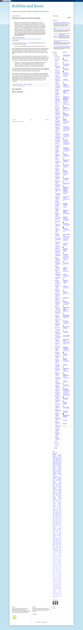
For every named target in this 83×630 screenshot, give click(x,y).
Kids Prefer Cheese (66, 183)
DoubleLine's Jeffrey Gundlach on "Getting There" (57, 438)
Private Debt (55, 463)
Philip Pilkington (55, 514)
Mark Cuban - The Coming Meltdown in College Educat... (58, 210)
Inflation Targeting (57, 496)
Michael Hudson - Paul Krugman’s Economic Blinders (58, 295)
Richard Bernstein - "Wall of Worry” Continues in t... (58, 275)
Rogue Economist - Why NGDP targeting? (58, 393)
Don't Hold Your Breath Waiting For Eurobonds (57, 140)
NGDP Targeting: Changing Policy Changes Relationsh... (58, 263)
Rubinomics (54, 590)
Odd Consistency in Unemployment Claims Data (58, 329)
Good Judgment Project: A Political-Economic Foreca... (57, 349)
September (57, 59)
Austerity (20, 85)
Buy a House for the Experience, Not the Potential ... (58, 182)
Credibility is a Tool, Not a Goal (58, 249)
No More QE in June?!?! (57, 131)
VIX (58, 595)
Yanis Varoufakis (66, 134)
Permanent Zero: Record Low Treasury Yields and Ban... (58, 80)
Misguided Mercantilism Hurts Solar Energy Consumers (57, 215)
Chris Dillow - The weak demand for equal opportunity (57, 146)
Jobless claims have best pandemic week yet (66, 288)
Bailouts (59, 472)
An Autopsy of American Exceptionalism (65, 206)
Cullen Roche (55, 507)
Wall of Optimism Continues (57, 284)
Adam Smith (16, 85)
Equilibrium (59, 504)
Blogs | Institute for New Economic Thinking (66, 416)
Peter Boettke (55, 547)
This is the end (65, 245)
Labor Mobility (55, 511)
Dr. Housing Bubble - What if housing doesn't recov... (58, 410)
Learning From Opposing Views (58, 246)
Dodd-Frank (59, 562)
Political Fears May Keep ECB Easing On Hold (58, 125)
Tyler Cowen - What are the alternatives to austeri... (57, 423)
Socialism (54, 593)
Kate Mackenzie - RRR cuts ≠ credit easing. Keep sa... (57, 291)
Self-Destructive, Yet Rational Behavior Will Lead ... (57, 178)
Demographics (55, 562)
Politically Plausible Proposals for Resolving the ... (58, 267)
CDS (60, 556)
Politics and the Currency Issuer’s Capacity (65, 166)
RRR (53, 589)
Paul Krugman (65, 331)
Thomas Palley (65, 126)
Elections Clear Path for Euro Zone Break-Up (58, 353)
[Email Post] (24, 84)
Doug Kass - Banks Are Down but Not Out (58, 278)
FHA (54, 566)
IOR (60, 482)
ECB (60, 462)
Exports (54, 536)
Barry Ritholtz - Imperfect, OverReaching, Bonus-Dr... (57, 316)
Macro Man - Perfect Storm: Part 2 (57, 343)
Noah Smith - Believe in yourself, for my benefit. (57, 93)
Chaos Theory (58, 558)
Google (58, 540)
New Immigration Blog (66, 336)
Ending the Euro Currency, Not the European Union (57, 114)
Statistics (57, 593)
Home (31, 119)
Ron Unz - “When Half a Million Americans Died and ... (58, 312)
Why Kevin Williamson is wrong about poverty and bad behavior (66, 303)
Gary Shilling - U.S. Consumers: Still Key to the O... (58, 426)
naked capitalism (66, 68)
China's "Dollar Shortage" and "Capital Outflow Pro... (58, 255)
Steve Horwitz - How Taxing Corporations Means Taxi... (57, 365)
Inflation (57, 458)
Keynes (57, 477)
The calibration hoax (66, 110)
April (55, 441)
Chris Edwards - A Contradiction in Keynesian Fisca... (58, 401)
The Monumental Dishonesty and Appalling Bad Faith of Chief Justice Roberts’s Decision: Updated (66, 143)
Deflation (59, 474)
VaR (60, 595)
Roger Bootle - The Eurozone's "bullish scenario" (58, 287)
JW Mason (59, 510)
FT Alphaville (65, 79)
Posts (65, 425)
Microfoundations (55, 512)
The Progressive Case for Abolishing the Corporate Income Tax (66, 350)
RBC (60, 588)
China (60, 461)
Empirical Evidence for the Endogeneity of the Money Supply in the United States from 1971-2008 (62, 23)
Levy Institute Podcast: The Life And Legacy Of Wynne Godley (66, 150)
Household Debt (56, 462)
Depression (54, 502)
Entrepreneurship (55, 565)
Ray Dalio (59, 589)
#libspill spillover (65, 399)
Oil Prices (59, 487)
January (56, 445)
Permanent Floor (56, 499)
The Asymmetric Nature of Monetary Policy (58, 76)
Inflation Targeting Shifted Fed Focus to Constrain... (57, 205)
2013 (55, 53)
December (56, 56)
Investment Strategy (57, 497)
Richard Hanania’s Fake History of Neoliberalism (66, 193)
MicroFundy (65, 420)
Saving (60, 491)
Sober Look (65, 353)
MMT (60, 463)
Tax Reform (58, 484)
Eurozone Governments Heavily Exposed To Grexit (57, 230)
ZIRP (60, 499)
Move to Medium (65, 365)
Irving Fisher (57, 542)
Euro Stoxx (59, 508)
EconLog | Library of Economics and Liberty (66, 91)
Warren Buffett (55, 596)
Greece (56, 486)
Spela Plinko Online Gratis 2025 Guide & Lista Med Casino (66, 220)
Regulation (56, 515)
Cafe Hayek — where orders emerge (65, 249)
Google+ (54, 608)
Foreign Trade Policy (57, 485)
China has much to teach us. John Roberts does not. (66, 230)
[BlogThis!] (27, 84)
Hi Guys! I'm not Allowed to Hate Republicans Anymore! (66, 377)
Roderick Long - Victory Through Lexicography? (58, 336)
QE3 (53, 549)
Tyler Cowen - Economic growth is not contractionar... (57, 340)
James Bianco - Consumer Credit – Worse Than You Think (58, 308)
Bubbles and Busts (28, 6)
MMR (60, 511)
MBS (57, 544)
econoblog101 (65, 254)
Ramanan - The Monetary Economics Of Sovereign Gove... (57, 374)
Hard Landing (59, 509)
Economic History (58, 563)
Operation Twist (57, 488)
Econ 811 (54, 563)
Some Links (65, 251)
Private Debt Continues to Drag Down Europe (57, 430)
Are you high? (65, 328)
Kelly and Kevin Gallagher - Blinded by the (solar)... (57, 155)
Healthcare (54, 505)
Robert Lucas (57, 549)
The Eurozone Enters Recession (57, 159)
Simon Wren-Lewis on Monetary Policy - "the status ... (58, 243)
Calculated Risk (66, 178)
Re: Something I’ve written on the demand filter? (66, 199)
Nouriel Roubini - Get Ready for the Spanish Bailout (57, 325)
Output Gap (59, 546)
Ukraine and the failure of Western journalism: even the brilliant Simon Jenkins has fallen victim (66, 129)
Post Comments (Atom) (20, 121)
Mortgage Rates (58, 513)
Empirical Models (55, 564)
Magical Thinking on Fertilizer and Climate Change (66, 276)
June (56, 63)
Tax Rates (59, 505)
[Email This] (26, 84)
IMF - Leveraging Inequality (57, 404)
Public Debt (57, 475)
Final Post (64, 404)
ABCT (57, 551)
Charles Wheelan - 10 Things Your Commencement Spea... (58, 378)
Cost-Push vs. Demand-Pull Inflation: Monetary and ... (58, 110)
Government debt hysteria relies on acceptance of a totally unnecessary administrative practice (66, 102)
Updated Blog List (57, 107)
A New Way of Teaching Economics (57, 201)
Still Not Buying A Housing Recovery (57, 90)
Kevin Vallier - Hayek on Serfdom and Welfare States (62, 46)
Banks (54, 500)
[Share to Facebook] (30, 84)
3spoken (64, 364)
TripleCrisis (65, 274)
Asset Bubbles (56, 460)
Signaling (56, 550)
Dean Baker (58, 532)
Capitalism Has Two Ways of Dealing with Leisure (66, 156)
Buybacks (56, 556)
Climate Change (55, 559)
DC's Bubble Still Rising (57, 105)
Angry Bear (65, 286)
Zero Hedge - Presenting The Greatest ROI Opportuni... (58, 128)
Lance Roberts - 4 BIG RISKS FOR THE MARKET (58, 137)
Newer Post (14, 119)
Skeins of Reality (66, 407)
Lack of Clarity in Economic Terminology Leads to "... (57, 198)
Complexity (54, 506)
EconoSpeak (65, 154)
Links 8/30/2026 (65, 69)
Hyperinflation (55, 510)
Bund (53, 556)
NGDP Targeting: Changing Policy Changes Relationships (58, 333)
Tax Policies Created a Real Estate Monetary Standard (64, 34)
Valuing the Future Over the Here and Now (58, 166)
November (56, 57)
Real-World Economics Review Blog (66, 108)
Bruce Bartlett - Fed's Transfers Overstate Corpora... (58, 434)
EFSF (58, 535)
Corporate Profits (56, 473)
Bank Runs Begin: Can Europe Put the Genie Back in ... (58, 239)
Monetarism (55, 483)
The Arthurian (56, 594)
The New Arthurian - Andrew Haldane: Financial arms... (58, 299)
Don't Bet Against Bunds (57, 97)
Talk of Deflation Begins (57, 143)
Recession (54, 489)
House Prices (55, 459)
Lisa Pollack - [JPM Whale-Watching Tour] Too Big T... (58, 321)
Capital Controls (55, 557)
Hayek (60, 495)
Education (54, 482)
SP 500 (59, 459)
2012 (55, 55)
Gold (56, 540)
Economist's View (66, 297)
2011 (55, 447)
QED (58, 588)
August (56, 60)
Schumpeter (23, 85)
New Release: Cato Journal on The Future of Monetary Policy (66, 323)
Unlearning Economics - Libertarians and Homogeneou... (58, 382)
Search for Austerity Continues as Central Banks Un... (57, 235)
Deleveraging (58, 479)
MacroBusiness (66, 398)
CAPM (58, 556)
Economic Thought (66, 335)
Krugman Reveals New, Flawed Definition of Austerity (58, 303)
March (56, 442)
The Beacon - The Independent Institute (66, 211)
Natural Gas (58, 545)
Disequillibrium (59, 534)
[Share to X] (28, 84)
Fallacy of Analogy (58, 566)
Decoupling (54, 533)
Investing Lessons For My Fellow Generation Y (58, 134)
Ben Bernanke (58, 555)
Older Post (47, 119)
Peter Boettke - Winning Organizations (57, 281)
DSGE (54, 532)
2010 (55, 448)
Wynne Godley (55, 597)
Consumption (59, 506)
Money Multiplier (56, 480)
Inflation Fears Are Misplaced (58, 221)
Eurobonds (54, 509)
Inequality (54, 477)
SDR (60, 590)
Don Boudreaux (55, 535)
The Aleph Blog (65, 223)
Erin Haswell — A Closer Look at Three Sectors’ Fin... (57, 369)
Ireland (54, 542)
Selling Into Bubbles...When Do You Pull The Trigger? (58, 418)
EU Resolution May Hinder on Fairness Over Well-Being (57, 100)
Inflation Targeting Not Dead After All (57, 218)
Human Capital (58, 541)
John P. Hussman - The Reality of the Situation (58, 87)
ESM (60, 535)
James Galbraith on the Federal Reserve (57, 73)
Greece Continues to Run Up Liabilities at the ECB (58, 190)
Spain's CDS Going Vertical (57, 70)
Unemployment (55, 476)
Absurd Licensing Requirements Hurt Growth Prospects (57, 186)
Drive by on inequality (66, 408)
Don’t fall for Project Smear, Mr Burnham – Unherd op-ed (66, 136)
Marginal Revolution (66, 55)
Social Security (58, 592)
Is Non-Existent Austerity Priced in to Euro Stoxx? (58, 162)
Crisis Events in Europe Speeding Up (57, 83)
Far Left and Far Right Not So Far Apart (57, 390)
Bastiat (57, 489)
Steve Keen (55, 492)
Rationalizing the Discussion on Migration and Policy (66, 270)
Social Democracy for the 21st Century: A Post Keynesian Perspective (66, 189)
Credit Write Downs (58, 560)
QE (60, 458)
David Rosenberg (57, 561)
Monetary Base (57, 498)
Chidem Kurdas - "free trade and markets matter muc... (57, 67)
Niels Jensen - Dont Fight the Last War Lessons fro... (57, 356)
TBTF (55, 551)
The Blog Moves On (66, 332)
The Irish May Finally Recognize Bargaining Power (57, 151)
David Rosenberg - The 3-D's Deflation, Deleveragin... (58, 397)
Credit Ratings (58, 501)
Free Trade (55, 495)
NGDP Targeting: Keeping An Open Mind (57, 121)
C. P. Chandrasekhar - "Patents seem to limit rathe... (58, 194)
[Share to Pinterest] (31, 84)
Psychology (56, 588)
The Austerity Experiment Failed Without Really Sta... (57, 386)
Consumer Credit (58, 494)
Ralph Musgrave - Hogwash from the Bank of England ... (57, 174)
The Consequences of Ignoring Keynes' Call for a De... (58, 225)
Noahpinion (65, 301)
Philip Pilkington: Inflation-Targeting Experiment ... (57, 414)
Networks (54, 546)
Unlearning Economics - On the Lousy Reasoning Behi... (58, 361)
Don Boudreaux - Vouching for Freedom (57, 407)
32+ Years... (65, 298)
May (55, 64)
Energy (60, 564)
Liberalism (54, 544)
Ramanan (56, 589)
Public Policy (58, 548)
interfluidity (65, 228)
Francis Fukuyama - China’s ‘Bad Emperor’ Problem (58, 118)
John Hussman (58, 543)
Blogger (46, 622)
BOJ (57, 553)
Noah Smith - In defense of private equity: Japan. (57, 170)
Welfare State (59, 596)
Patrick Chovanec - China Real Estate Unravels (58, 251)
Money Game (65, 72)
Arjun (57, 552)
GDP (53, 486)
